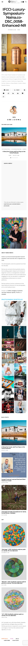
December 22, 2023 (12, 29)
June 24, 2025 (4, 617)
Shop (11, 638)
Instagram (14, 290)
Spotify (13, 292)
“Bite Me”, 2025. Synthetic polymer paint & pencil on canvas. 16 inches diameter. (13, 582)
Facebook (19, 290)
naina (18, 29)
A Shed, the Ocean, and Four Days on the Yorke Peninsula (14, 152)
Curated (24, 149)
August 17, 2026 (16, 155)
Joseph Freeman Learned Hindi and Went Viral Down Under (13, 480)
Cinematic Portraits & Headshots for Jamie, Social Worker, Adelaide (13, 512)
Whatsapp (15, 640)
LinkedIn (3, 294)
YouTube (3, 292)
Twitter (9, 290)
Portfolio (4, 638)
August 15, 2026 (4, 482)
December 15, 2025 (5, 552)
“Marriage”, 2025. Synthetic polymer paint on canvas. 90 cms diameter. (13, 550)
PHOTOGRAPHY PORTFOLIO (12, 299)
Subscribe (7, 640)
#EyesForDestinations (16, 149)
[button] (10, 157)
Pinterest (9, 292)
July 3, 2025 (3, 585)
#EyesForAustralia (6, 149)
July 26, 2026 (4, 514)
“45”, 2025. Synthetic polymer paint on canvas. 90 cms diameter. (12, 614)
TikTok (18, 292)
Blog (17, 638)
